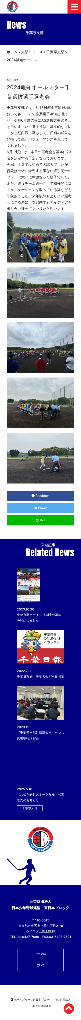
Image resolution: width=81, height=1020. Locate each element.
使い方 (40, 965)
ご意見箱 (40, 954)
